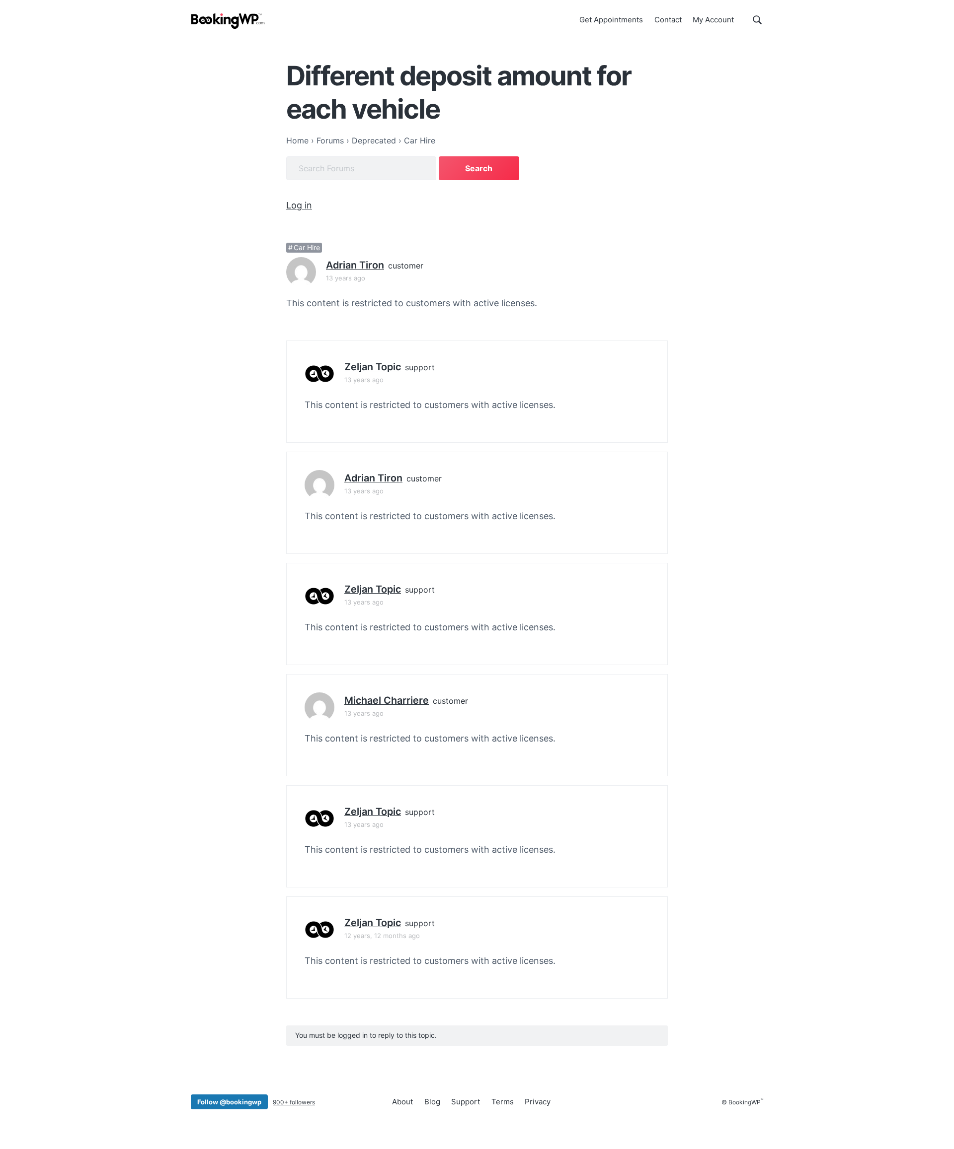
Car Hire (307, 247)
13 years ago (345, 278)
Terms (502, 1101)
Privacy (538, 1101)
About (402, 1101)
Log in (299, 205)
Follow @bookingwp (229, 1102)
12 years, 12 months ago (382, 936)
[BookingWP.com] (228, 21)
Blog (432, 1101)
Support (465, 1101)
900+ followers (294, 1102)
